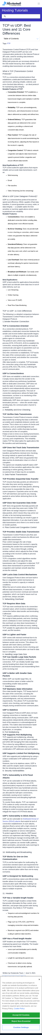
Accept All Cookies (21, 1015)
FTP (8, 43)
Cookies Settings (21, 1027)
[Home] (12, 4)
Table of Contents (11, 39)
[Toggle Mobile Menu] (39, 4)
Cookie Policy (19, 1008)
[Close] (39, 979)
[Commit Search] (5, 16)
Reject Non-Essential (21, 1021)
